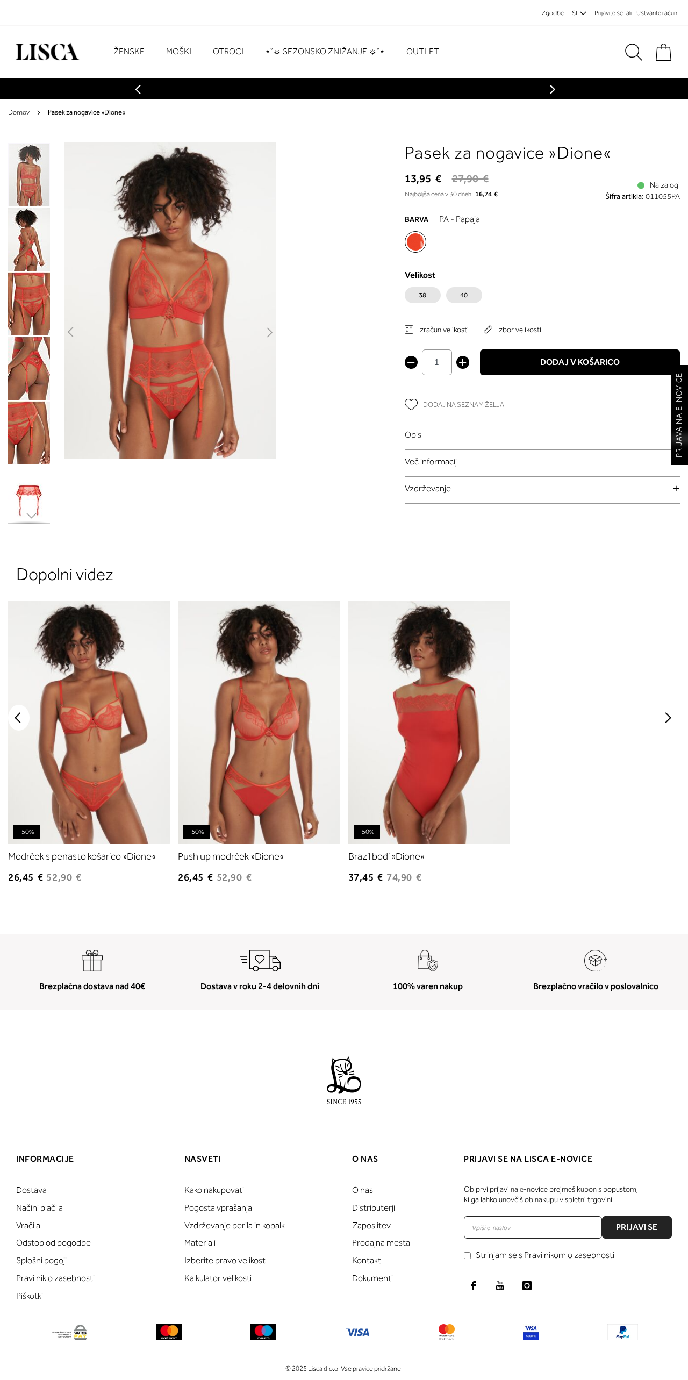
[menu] (281, 52)
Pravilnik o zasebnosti (55, 1278)
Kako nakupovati (214, 1190)
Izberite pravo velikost (225, 1260)
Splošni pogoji (41, 1260)
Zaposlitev (371, 1225)
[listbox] (542, 298)
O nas (362, 1190)
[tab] (542, 435)
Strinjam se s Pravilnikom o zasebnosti (545, 1255)
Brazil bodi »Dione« (386, 856)
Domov (19, 112)
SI (574, 13)
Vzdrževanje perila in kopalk (234, 1225)
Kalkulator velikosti (218, 1278)
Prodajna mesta (381, 1243)
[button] (71, 333)
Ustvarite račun (656, 13)
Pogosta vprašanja (218, 1208)
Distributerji (373, 1208)
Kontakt (366, 1260)
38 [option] (422, 295)
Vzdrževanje (428, 488)
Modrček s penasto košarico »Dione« (82, 856)
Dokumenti (372, 1278)
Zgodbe (553, 13)
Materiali (200, 1243)
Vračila (28, 1225)
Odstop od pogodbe (53, 1243)
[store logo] (46, 51)
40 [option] (464, 295)
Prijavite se (608, 13)
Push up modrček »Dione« (231, 856)
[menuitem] (134, 52)
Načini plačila (39, 1208)
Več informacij (431, 461)
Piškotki (29, 1296)
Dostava (31, 1190)
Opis (413, 435)
